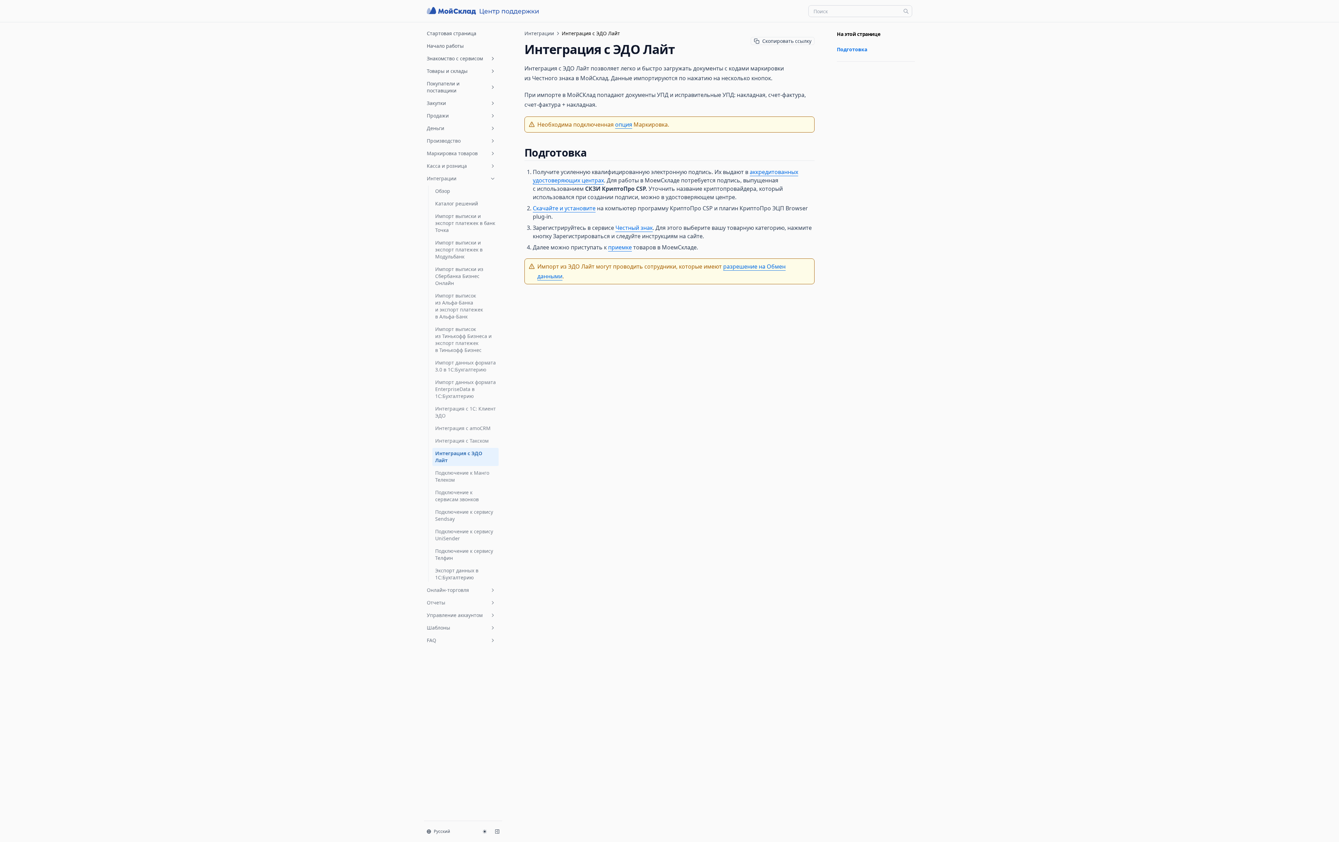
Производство (444, 140)
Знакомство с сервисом (455, 58)
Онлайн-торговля (448, 590)
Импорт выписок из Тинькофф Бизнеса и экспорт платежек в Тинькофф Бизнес (463, 339)
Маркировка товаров (452, 153)
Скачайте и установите (564, 208)
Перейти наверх (854, 70)
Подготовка (852, 49)
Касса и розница (447, 166)
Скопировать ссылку (786, 41)
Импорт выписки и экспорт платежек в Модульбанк (459, 249)
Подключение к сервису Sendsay (464, 515)
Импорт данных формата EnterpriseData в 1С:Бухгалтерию (465, 389)
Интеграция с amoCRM (463, 428)
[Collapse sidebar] (497, 831)
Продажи (438, 115)
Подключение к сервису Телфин (464, 554)
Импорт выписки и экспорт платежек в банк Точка (465, 223)
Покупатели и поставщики (443, 87)
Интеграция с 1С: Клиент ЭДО (465, 412)
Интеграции (441, 178)
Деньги (435, 128)
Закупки (436, 103)
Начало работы (445, 46)
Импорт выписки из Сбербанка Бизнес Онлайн (459, 276)
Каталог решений (456, 203)
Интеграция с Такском (462, 440)
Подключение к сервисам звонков (457, 496)
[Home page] (483, 11)
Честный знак (634, 228)
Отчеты (436, 602)
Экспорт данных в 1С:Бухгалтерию (456, 574)
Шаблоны (438, 627)
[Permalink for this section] (592, 152)
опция (623, 124)
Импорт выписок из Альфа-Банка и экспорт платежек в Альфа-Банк (459, 306)
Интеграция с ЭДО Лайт (458, 457)
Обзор (442, 191)
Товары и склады (447, 71)
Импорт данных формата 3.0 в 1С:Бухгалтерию (465, 366)
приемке (620, 247)
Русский (442, 831)
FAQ (431, 640)
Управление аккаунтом (455, 615)
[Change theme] (485, 831)
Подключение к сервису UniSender (464, 535)
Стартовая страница (451, 33)
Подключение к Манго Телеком (462, 476)
